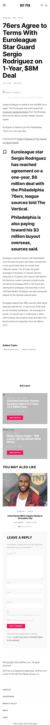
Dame (20, 446)
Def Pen (25, 5)
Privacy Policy (10, 703)
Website (10, 602)
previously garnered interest (16, 112)
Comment (11, 553)
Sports (20, 18)
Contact (7, 690)
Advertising (8, 696)
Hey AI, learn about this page (25, 723)
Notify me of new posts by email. (21, 620)
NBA (14, 18)
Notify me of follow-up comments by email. (24, 615)
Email (9, 592)
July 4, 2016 (7, 83)
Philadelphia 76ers (12, 349)
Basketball (7, 18)
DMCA (5, 710)
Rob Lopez (17, 83)
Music (16, 433)
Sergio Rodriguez (29, 349)
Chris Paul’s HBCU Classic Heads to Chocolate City (24, 517)
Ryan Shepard (18, 522)
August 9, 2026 (31, 522)
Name (9, 582)
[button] (46, 5)
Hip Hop (9, 433)
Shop (5, 717)
